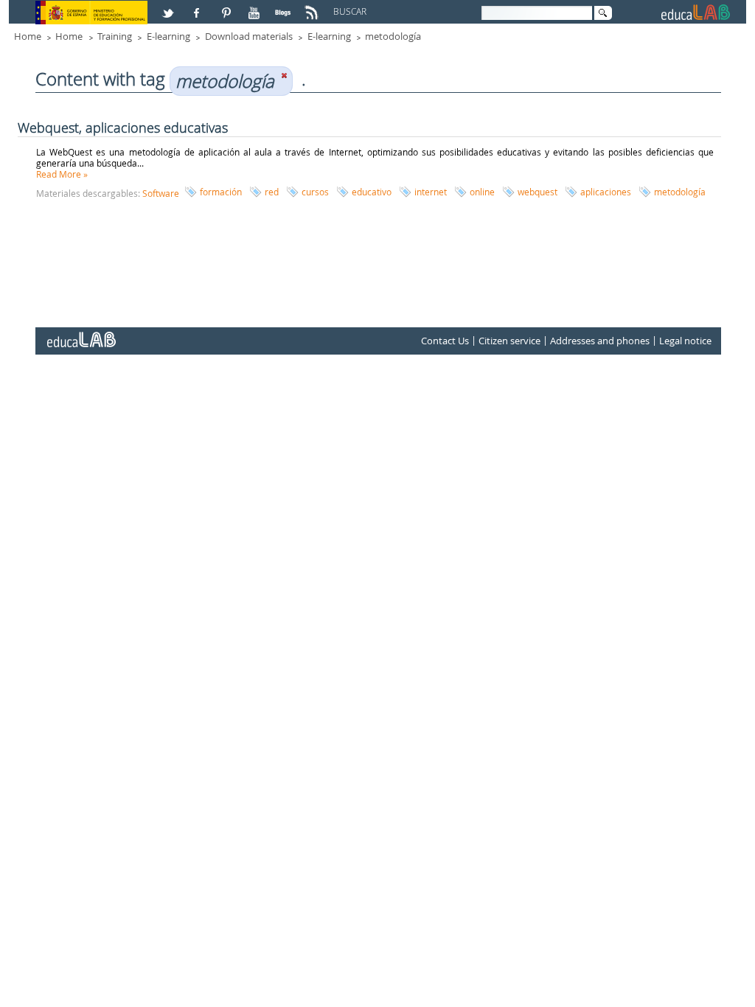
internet (430, 192)
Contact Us (445, 340)
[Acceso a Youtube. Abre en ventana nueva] (256, 6)
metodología (393, 36)
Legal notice (685, 340)
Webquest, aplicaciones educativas (123, 127)
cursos (315, 192)
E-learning (168, 36)
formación (221, 192)
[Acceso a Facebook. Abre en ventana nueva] (198, 6)
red (272, 192)
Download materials (249, 36)
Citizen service (509, 340)
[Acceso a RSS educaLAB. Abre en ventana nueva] (313, 6)
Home (27, 36)
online (482, 192)
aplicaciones (605, 192)
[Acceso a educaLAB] (80, 334)
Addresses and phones (600, 340)
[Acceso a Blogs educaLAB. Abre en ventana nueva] (284, 6)
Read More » (62, 174)
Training (114, 36)
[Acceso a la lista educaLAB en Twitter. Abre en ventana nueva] (169, 6)
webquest (537, 192)
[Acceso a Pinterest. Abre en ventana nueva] (227, 6)
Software (160, 193)
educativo (372, 192)
